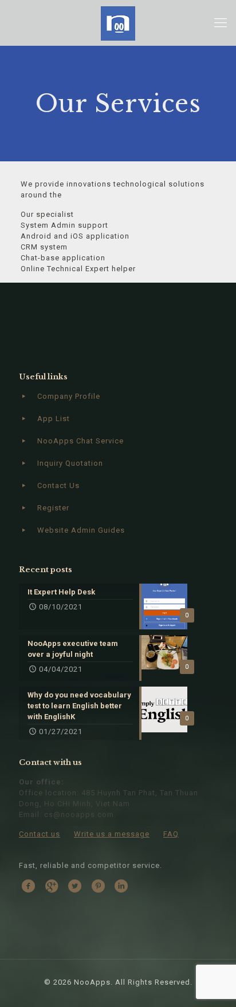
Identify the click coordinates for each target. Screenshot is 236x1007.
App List (53, 418)
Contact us (39, 834)
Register (53, 508)
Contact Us (58, 485)
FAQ (171, 834)
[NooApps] (118, 23)
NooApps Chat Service (80, 441)
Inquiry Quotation (70, 463)
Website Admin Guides (81, 530)
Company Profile (68, 396)
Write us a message (112, 834)
